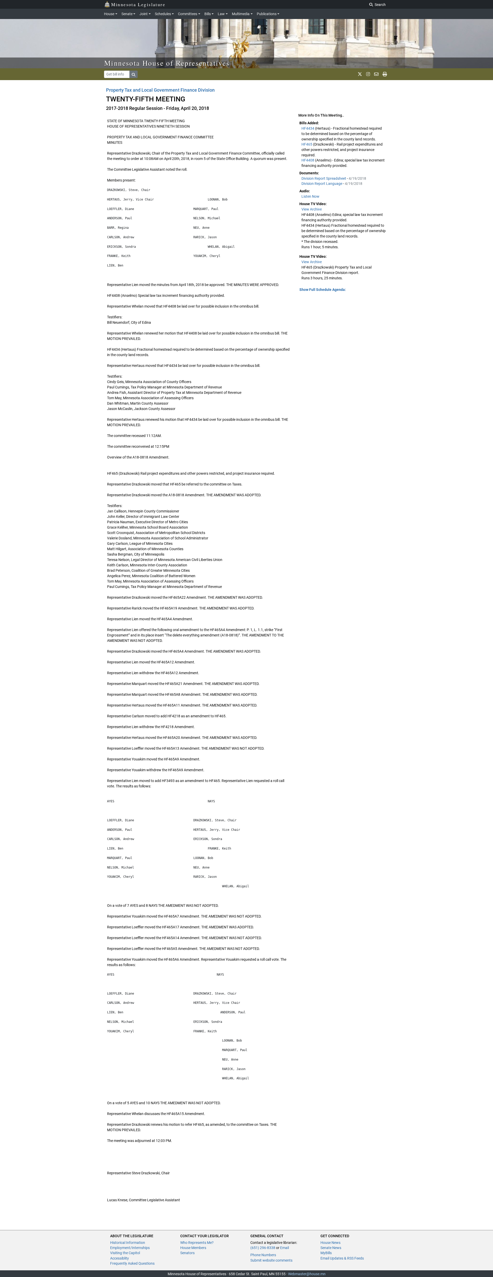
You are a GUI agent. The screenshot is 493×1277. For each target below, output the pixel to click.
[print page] (385, 74)
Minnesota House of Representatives (167, 63)
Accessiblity (119, 1258)
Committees (187, 14)
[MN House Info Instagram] (368, 74)
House (109, 14)
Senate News (330, 1248)
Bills (207, 14)
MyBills (326, 1253)
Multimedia (241, 14)
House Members (193, 1248)
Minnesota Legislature (138, 4)
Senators (187, 1253)
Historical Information (127, 1243)
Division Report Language (322, 184)
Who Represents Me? (197, 1243)
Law (221, 14)
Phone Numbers (263, 1255)
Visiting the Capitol (125, 1253)
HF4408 (308, 160)
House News (330, 1243)
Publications (267, 14)
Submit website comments (271, 1260)
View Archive (311, 209)
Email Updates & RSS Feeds (342, 1258)
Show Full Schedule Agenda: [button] (322, 290)
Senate (126, 14)
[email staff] (376, 74)
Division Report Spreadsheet (324, 178)
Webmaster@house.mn (307, 1274)
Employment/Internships (130, 1248)
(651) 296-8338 (262, 1248)
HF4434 (308, 128)
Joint (143, 14)
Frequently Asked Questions (132, 1263)
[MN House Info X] (360, 74)
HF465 (307, 144)
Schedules (163, 14)
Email (284, 1248)
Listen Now (310, 196)
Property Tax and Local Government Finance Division (160, 90)
